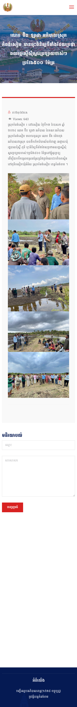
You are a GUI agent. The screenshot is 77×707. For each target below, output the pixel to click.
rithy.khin (20, 112)
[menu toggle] (71, 7)
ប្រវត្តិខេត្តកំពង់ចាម (38, 696)
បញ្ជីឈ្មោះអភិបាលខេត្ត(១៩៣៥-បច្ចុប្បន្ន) (38, 691)
